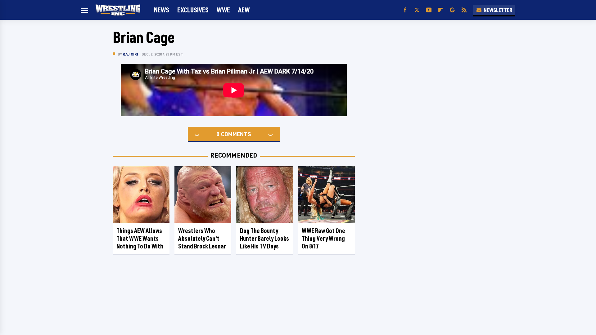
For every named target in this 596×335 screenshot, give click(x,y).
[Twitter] (417, 10)
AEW (244, 10)
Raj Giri (130, 54)
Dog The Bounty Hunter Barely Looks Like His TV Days (264, 238)
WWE (223, 10)
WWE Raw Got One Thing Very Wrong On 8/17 (323, 238)
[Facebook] (405, 10)
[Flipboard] (440, 10)
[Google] (452, 10)
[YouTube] (428, 10)
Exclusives (193, 10)
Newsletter (498, 10)
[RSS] (464, 10)
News (161, 10)
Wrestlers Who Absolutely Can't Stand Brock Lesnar (202, 238)
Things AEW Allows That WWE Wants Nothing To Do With (139, 238)
